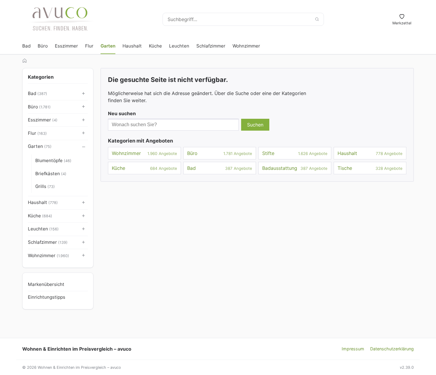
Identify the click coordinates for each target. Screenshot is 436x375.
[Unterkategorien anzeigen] (83, 94)
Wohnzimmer (246, 46)
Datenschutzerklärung (392, 348)
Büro (43, 46)
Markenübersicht (46, 284)
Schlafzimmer (210, 46)
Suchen (255, 125)
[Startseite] (24, 60)
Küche (155, 46)
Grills (45, 186)
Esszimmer (66, 46)
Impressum (353, 348)
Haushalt (132, 46)
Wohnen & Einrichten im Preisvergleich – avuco (76, 349)
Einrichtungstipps (46, 297)
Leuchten (179, 46)
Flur (89, 46)
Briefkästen (50, 173)
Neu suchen (122, 113)
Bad (26, 46)
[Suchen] (316, 19)
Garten (108, 46)
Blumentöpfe (53, 160)
